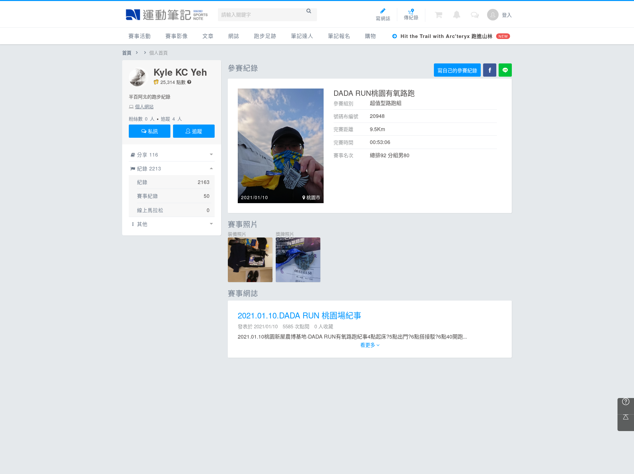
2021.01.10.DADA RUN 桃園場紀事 (299, 315)
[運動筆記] (166, 14)
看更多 (368, 344)
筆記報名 (339, 36)
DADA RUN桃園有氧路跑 (374, 93)
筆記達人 (302, 36)
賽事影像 (176, 36)
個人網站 (144, 106)
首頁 (126, 52)
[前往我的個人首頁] (493, 14)
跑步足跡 (265, 36)
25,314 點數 (173, 82)
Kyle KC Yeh (180, 72)
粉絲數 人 (142, 118)
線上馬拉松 (150, 210)
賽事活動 (139, 36)
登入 (507, 15)
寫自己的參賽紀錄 (457, 70)
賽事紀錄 (147, 196)
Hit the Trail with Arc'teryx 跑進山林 (453, 36)
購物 (370, 36)
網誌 (233, 36)
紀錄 (142, 182)
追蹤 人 (171, 118)
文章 (208, 36)
